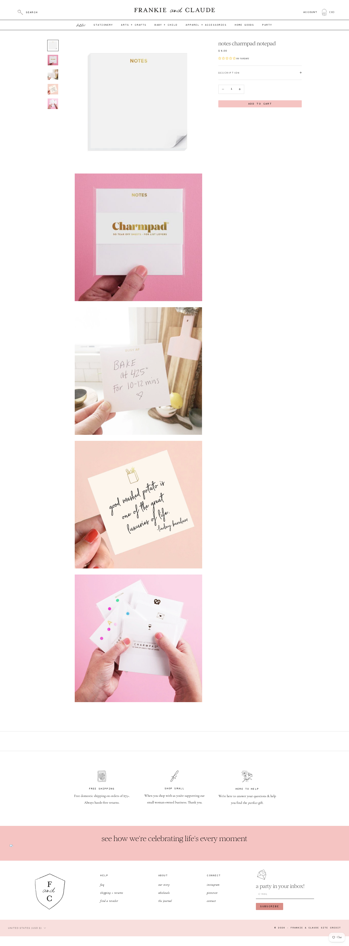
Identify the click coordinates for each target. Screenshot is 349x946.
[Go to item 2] (53, 60)
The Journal (165, 901)
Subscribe (269, 906)
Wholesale (164, 893)
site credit (331, 928)
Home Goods (244, 25)
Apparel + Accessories (206, 25)
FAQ (102, 885)
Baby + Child (166, 25)
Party (267, 25)
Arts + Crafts (133, 25)
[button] (227, 58)
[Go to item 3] (53, 74)
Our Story (164, 885)
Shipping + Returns (111, 893)
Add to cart (260, 104)
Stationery (103, 25)
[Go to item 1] (53, 45)
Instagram (213, 885)
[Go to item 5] (53, 103)
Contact (211, 901)
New (81, 25)
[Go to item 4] (53, 89)
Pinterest (212, 893)
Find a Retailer (109, 901)
